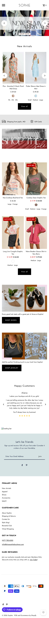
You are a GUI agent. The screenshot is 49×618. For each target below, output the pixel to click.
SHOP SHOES (11, 320)
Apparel (4, 491)
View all (24, 106)
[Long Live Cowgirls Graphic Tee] (13, 232)
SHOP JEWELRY (11, 368)
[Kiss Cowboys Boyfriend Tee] (13, 178)
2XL (12, 100)
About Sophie (7, 513)
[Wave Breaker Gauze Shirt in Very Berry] (36, 232)
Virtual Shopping (8, 529)
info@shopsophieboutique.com (13, 544)
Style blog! (6, 522)
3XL (16, 100)
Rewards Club (7, 525)
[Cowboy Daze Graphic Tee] (36, 178)
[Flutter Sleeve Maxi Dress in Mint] (35, 68)
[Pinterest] (26, 465)
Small (30, 100)
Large (41, 100)
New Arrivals (24, 46)
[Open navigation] (6, 5)
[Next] (45, 23)
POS (15, 615)
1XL (9, 100)
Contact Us (6, 519)
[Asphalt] (36, 204)
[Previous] (4, 23)
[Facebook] (22, 465)
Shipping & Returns (9, 516)
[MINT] (35, 96)
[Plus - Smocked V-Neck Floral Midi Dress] (13, 68)
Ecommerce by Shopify (28, 615)
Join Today (33, 559)
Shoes (4, 494)
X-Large (15, 204)
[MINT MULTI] (13, 96)
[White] (13, 261)
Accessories (6, 498)
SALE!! (4, 501)
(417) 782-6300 (7, 540)
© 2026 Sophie (7, 615)
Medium (35, 100)
